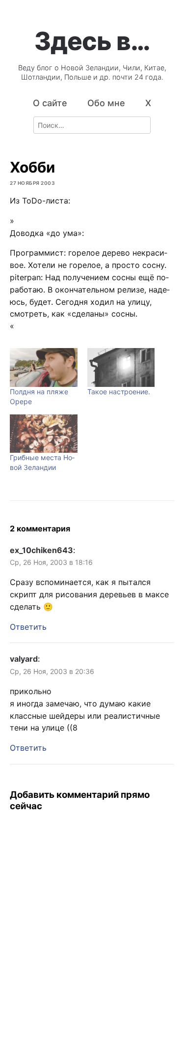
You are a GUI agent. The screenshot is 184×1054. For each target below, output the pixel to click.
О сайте (50, 103)
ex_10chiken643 (41, 550)
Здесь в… (92, 41)
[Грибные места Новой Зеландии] (44, 433)
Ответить (28, 627)
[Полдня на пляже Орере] (44, 367)
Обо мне (106, 103)
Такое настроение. (118, 391)
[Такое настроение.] (121, 367)
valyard (24, 659)
